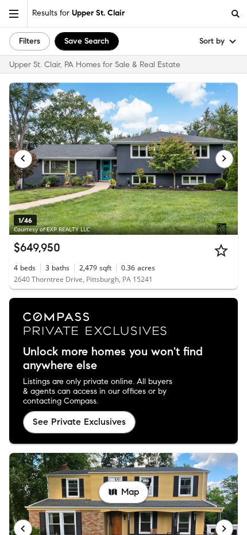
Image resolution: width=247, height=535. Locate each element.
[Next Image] (224, 159)
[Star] (221, 250)
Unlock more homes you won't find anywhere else (113, 359)
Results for (78, 13)
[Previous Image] (23, 159)
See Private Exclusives (79, 421)
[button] (14, 13)
